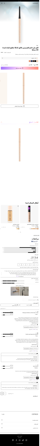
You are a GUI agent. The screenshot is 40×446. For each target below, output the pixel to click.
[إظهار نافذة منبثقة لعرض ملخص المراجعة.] (31, 226)
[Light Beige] (37, 228)
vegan (37, 45)
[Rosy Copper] (29, 61)
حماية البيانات (19, 437)
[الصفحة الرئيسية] (35, 3)
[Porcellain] (34, 228)
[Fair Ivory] (32, 228)
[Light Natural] (33, 228)
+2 (30, 228)
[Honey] (36, 228)
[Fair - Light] (17, 228)
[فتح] (1, 3)
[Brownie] (33, 61)
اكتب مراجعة (9, 52)
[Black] (35, 61)
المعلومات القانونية (19, 436)
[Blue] (31, 61)
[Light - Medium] (18, 228)
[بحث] (4, 3)
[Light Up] (37, 61)
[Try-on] (18, 206)
